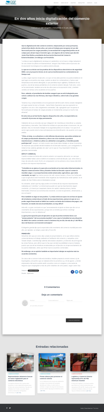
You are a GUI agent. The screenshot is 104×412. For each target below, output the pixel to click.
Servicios (56, 2)
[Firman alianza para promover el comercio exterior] (52, 362)
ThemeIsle (95, 408)
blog (95, 2)
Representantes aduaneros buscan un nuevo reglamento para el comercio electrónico (20, 378)
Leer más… (19, 392)
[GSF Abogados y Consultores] (10, 3)
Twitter (9, 408)
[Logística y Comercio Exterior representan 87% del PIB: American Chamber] (83, 362)
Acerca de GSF (64, 2)
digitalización (30, 273)
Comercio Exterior (33, 270)
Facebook (7, 408)
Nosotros (73, 2)
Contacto (89, 2)
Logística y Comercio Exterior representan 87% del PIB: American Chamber (82, 378)
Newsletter (81, 2)
